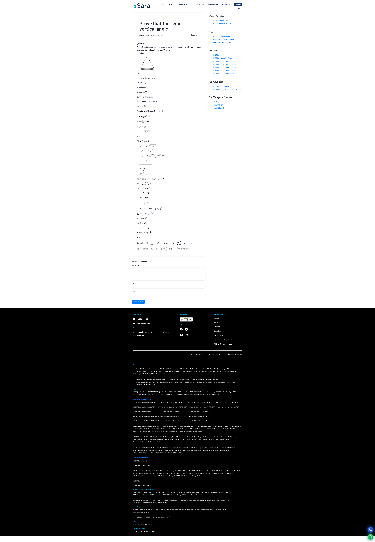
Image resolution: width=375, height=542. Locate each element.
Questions (217, 331)
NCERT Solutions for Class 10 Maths (144, 426)
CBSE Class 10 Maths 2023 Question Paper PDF (148, 500)
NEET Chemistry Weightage (193, 394)
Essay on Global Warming (141, 512)
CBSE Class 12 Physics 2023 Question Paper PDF (215, 492)
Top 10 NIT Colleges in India (157, 374)
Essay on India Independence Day (185, 509)
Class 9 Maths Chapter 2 (180, 437)
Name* (134, 283)
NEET (171, 4)
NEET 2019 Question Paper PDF (143, 394)
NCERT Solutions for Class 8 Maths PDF (167, 421)
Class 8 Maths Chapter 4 (212, 447)
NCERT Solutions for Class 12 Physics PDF (196, 402)
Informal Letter (137, 517)
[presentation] (166, 50)
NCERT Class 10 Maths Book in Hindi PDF (168, 473)
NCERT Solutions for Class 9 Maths (144, 437)
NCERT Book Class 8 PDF (141, 485)
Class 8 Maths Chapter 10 (206, 450)
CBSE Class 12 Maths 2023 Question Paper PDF (183, 492)
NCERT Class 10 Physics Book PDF (194, 473)
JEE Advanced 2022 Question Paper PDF (205, 379)
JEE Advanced (137, 379)
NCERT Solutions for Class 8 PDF (143, 421)
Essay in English (138, 509)
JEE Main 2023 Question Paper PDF (171, 369)
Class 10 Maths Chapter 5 (233, 426)
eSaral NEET (217, 105)
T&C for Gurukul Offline (223, 340)
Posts (216, 322)
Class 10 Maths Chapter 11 (227, 428)
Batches (238, 4)
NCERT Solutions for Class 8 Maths (144, 447)
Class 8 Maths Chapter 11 (223, 450)
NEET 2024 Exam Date (221, 43)
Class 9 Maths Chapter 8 (173, 439)
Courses (217, 327)
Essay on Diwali (149, 509)
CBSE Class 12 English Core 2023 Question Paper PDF (150, 492)
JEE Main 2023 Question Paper (224, 67)
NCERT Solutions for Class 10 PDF (144, 411)
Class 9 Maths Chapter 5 (228, 437)
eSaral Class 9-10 (219, 108)
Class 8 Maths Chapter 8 (173, 450)
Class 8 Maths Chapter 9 (189, 450)
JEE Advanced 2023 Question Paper (226, 89)
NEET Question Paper (221, 36)
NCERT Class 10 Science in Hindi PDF (228, 471)
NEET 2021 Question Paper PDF (204, 392)
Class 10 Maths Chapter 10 (209, 428)
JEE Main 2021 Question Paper (224, 74)
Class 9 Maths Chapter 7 (156, 439)
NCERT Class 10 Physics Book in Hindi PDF (220, 473)
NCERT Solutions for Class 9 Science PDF (194, 416)
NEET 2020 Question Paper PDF (225, 392)
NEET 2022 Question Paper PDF (182, 392)
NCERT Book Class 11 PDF (141, 465)
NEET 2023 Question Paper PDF (161, 392)
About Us (226, 4)
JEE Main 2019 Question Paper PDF (167, 371)
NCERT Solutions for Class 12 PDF (144, 402)
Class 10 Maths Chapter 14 (176, 431)
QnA (135, 521)
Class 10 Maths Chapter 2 (182, 426)
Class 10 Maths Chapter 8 (175, 428)
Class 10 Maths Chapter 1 (165, 426)
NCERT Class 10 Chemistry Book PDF (145, 476)
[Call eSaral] (370, 530)
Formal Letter (147, 517)
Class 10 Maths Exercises (194, 431)
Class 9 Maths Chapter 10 (206, 439)
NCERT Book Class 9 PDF (141, 481)
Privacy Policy (219, 335)
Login (239, 8)
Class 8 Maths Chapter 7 (156, 450)
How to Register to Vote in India (143, 525)
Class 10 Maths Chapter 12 (141, 431)
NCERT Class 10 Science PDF (205, 471)
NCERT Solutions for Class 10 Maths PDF (169, 411)
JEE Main (136, 369)
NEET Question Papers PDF (141, 392)
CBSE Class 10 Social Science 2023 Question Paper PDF (151, 502)
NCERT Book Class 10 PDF (141, 471)
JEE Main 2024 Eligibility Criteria (227, 371)
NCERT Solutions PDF (142, 399)
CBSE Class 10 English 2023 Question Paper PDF (212, 500)
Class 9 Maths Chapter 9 (189, 439)
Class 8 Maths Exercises (174, 452)
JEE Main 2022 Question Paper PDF (194, 369)
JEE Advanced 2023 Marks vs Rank (224, 382)
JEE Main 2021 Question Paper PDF (218, 369)
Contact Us (213, 4)
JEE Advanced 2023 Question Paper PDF (179, 379)
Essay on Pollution (203, 509)
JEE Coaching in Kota (221, 21)
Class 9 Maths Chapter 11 (223, 439)
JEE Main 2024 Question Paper (224, 64)
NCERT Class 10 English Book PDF (162, 471)
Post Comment (138, 302)
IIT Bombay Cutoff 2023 (140, 374)
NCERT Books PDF (141, 458)
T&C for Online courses (223, 344)
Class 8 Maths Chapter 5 (228, 447)
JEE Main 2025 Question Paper (224, 61)
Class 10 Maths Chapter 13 (159, 431)
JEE (162, 4)
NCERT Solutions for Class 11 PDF (144, 407)
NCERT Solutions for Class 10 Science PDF (196, 411)
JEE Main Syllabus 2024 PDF (189, 371)
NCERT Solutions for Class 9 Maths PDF (167, 416)
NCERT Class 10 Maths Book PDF (143, 473)
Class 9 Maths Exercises (157, 442)
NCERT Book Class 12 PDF (141, 461)
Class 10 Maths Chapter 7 (158, 428)
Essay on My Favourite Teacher (164, 509)
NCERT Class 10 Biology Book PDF (169, 476)
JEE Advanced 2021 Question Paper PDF (146, 382)
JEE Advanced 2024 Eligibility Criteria (144, 384)
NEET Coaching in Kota (221, 24)
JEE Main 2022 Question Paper (224, 71)
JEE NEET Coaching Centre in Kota (144, 531)
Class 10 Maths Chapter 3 (199, 426)
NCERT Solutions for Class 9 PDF (143, 416)
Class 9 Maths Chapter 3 (196, 437)
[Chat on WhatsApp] (370, 537)
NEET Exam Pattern (177, 394)
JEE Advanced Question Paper (224, 86)
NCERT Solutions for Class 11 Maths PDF (168, 407)
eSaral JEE (216, 102)
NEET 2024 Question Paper (223, 39)
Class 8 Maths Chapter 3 (196, 447)
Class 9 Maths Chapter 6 (140, 439)
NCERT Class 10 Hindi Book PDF (184, 471)
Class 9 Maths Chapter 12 (141, 442)
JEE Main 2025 (218, 55)
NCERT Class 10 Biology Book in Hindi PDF (194, 476)
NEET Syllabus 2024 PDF (162, 394)
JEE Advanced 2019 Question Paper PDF (199, 382)
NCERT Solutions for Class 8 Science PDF (194, 421)
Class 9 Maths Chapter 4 (212, 437)
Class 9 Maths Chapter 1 (163, 437)
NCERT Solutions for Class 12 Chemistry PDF (224, 402)
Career (216, 318)
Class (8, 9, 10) (184, 4)
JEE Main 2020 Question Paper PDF (144, 371)
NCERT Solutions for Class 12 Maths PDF (169, 402)
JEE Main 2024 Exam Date (207, 371)
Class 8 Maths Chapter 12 (141, 452)
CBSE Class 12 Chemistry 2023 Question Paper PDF (149, 495)
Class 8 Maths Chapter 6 (140, 450)
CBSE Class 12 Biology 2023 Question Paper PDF (182, 495)
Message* (135, 266)
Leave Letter (155, 517)
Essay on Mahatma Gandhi (217, 509)
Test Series (199, 4)
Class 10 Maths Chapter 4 (216, 426)
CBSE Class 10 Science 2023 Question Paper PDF (180, 500)
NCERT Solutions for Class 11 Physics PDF (195, 407)
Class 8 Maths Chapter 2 (180, 447)
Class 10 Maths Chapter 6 (141, 428)
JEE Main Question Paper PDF (149, 369)
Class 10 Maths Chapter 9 (192, 428)
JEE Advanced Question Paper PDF (154, 379)
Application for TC (165, 517)
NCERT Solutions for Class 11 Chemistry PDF (224, 407)
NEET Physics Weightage (211, 394)
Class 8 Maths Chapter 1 (163, 447)
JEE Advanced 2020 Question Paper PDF (172, 382)
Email (134, 291)
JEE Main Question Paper (222, 58)
